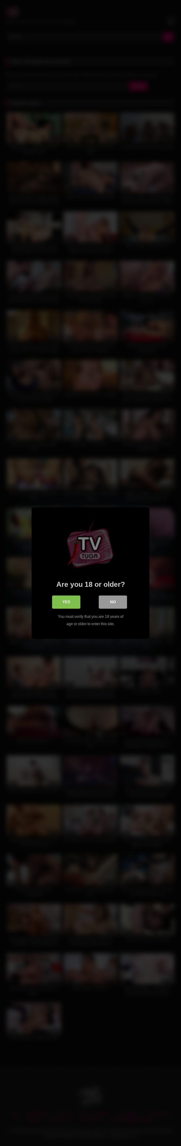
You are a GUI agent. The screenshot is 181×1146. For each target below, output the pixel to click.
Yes (66, 602)
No (113, 602)
